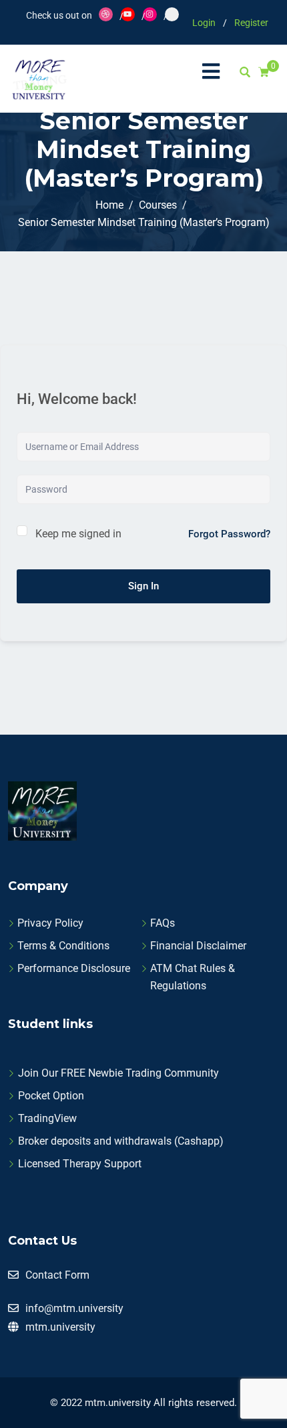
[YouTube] (128, 14)
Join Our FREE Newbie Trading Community (118, 1073)
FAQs (162, 923)
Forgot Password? (229, 534)
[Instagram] (150, 14)
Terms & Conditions (63, 945)
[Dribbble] (106, 14)
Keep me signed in (78, 533)
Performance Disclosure (73, 968)
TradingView (47, 1118)
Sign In (143, 586)
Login (204, 22)
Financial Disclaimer (198, 945)
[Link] (172, 14)
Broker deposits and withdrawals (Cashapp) (121, 1141)
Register (251, 22)
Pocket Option (51, 1095)
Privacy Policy (50, 923)
